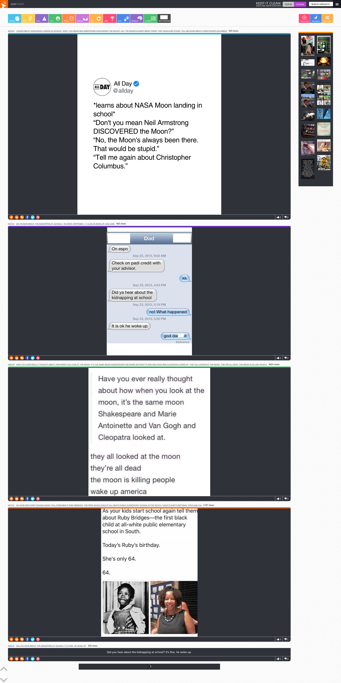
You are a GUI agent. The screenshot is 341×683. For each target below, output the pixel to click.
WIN (106, 21)
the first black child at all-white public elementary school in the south (122, 505)
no (122, 31)
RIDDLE (134, 21)
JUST (17, 4)
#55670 (11, 646)
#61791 (11, 224)
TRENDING (316, 21)
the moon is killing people (253, 364)
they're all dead (229, 364)
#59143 (11, 364)
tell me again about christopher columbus (204, 31)
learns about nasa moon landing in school (39, 31)
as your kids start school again (33, 505)
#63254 (11, 31)
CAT (119, 21)
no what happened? (74, 224)
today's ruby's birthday (174, 505)
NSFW (80, 21)
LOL (52, 21)
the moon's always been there (141, 31)
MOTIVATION (164, 21)
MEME (12, 21)
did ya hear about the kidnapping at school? (39, 224)
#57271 (11, 505)
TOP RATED (304, 21)
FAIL (38, 21)
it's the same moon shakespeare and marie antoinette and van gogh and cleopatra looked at (140, 364)
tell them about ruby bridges (67, 505)
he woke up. (80, 646)
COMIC (148, 21)
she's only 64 (195, 505)
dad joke (110, 224)
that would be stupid (169, 31)
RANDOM (327, 21)
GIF (92, 21)
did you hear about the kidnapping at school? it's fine (44, 646)
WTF (25, 21)
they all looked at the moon (205, 364)
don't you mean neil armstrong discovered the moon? (91, 31)
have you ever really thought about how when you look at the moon (53, 365)
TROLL (67, 21)
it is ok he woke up (94, 224)
